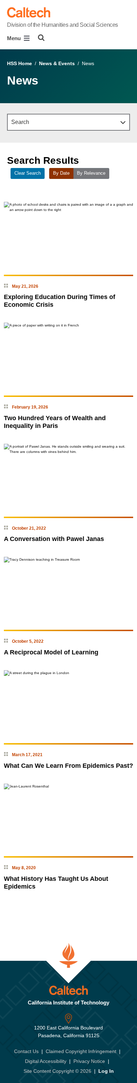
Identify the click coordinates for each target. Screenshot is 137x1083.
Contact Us (26, 1051)
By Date (61, 173)
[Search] (41, 37)
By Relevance (91, 173)
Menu (14, 38)
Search (20, 122)
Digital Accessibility (45, 1061)
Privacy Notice (89, 1061)
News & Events (57, 63)
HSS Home (19, 63)
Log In (106, 1071)
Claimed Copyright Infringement (81, 1051)
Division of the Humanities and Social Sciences (62, 25)
